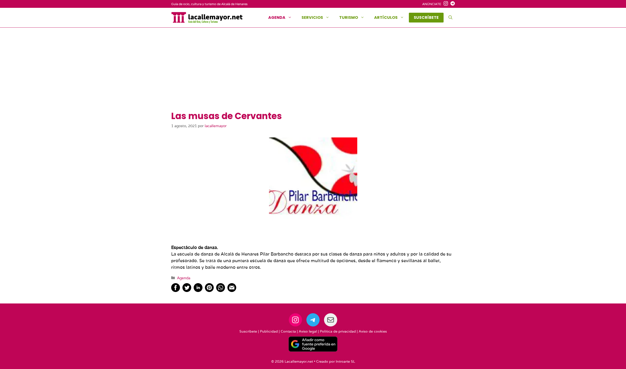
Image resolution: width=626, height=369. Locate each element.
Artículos (386, 17)
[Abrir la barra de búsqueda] (450, 17)
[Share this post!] (175, 290)
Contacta (288, 331)
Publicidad (269, 331)
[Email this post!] (231, 290)
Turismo (348, 17)
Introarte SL (345, 361)
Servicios (312, 17)
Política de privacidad (338, 331)
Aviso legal (308, 331)
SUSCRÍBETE (426, 17)
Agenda (276, 17)
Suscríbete (248, 331)
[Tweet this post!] (186, 290)
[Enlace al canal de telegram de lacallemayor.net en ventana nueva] (451, 4)
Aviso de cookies (373, 331)
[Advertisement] (313, 74)
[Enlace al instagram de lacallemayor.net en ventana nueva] (444, 4)
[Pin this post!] (209, 290)
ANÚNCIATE (431, 4)
